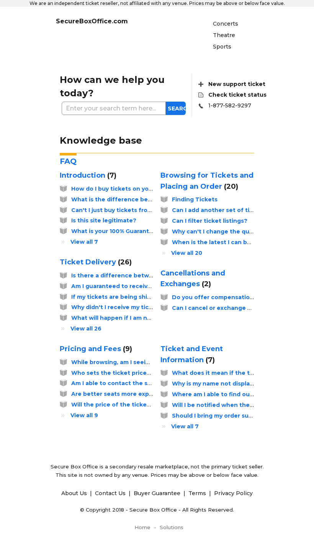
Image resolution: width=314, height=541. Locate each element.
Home (142, 527)
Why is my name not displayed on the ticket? (238, 383)
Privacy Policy (233, 493)
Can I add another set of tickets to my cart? (236, 210)
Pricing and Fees (95, 349)
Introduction (87, 175)
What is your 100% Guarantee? (115, 231)
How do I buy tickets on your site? (121, 188)
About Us (74, 493)
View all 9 (84, 415)
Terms (198, 493)
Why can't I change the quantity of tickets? (236, 231)
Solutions (171, 527)
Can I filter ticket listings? (209, 220)
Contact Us (111, 493)
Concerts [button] (225, 23)
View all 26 (85, 328)
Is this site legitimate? (103, 220)
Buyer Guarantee (158, 493)
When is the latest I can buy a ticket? (226, 242)
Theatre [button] (224, 35)
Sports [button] (222, 46)
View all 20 (186, 252)
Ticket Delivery (94, 262)
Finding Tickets (195, 199)
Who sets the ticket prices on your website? (136, 372)
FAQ (68, 161)
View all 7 (84, 241)
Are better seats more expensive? (121, 393)
